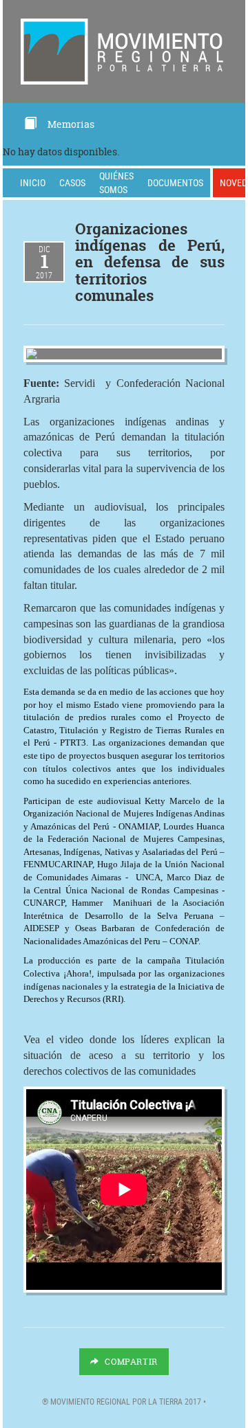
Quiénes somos (116, 182)
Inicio (32, 182)
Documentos (175, 182)
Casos (72, 182)
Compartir (130, 1362)
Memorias (71, 124)
